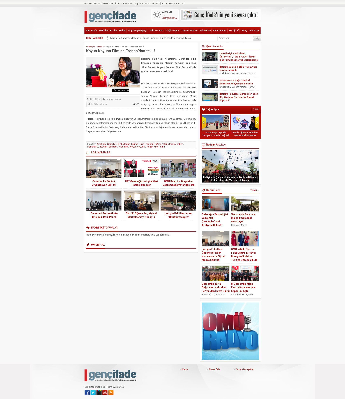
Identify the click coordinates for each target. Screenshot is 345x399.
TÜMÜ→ (254, 190)
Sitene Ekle (214, 369)
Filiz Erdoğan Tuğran (150, 144)
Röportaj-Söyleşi (137, 30)
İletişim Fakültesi (108, 146)
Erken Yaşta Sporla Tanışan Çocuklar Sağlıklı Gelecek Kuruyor (215, 135)
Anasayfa (90, 47)
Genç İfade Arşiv (250, 30)
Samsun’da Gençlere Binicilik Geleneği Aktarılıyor (243, 218)
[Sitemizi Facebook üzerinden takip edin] (87, 392)
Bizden (113, 30)
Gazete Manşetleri (244, 369)
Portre (193, 30)
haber (180, 144)
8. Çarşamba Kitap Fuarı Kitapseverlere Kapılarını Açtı (243, 287)
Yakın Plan (205, 30)
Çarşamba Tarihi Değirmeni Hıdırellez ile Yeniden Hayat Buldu (216, 287)
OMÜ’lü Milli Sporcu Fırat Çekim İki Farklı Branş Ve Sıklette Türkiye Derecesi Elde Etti (244, 256)
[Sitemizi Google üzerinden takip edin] (99, 392)
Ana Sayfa (91, 30)
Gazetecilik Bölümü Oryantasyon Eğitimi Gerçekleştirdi (104, 185)
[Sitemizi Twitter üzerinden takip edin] (93, 392)
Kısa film (123, 146)
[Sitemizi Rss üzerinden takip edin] (111, 392)
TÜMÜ (256, 109)
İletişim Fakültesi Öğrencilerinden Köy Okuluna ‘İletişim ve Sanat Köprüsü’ (238, 97)
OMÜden (103, 30)
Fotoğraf (234, 30)
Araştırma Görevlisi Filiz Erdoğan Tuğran (117, 144)
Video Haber (219, 30)
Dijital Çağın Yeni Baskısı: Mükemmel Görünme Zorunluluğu (245, 135)
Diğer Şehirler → (169, 18)
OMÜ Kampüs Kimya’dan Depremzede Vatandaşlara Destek (178, 185)
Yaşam (184, 30)
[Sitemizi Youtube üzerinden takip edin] (105, 392)
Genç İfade (169, 144)
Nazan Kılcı (152, 146)
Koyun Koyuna (137, 146)
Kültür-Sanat (156, 30)
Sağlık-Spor (172, 30)
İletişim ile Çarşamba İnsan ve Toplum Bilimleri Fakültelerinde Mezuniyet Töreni (150, 38)
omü (162, 146)
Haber (122, 30)
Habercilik (92, 146)
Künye (184, 369)
